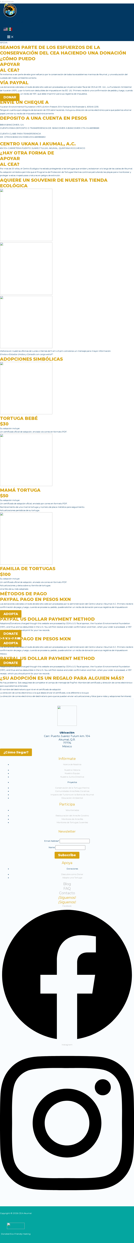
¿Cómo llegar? (15, 752)
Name (52, 847)
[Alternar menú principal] (10, 37)
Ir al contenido (7, 1)
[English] (5, 29)
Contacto (67, 893)
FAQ (67, 888)
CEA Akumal (20, 21)
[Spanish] (10, 29)
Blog (67, 884)
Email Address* (51, 841)
